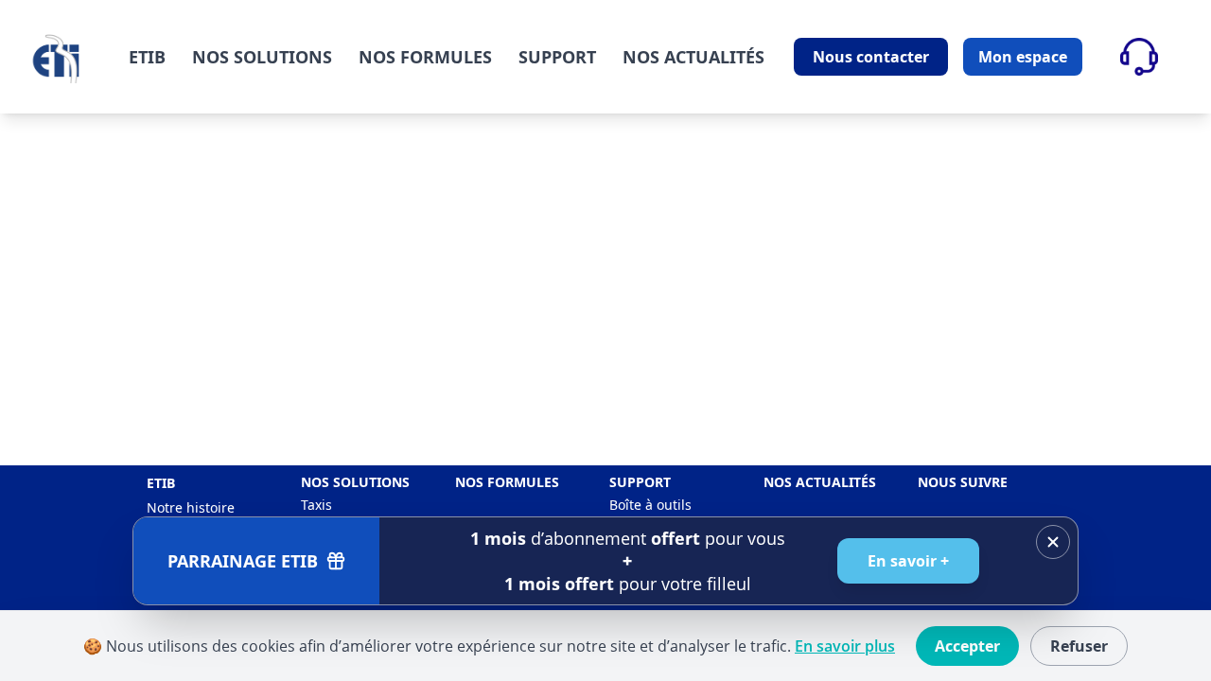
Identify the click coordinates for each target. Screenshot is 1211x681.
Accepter (967, 646)
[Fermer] (1053, 542)
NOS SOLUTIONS (262, 56)
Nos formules (507, 482)
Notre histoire (191, 507)
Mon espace (1022, 56)
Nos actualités (819, 482)
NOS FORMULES (425, 56)
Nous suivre (963, 482)
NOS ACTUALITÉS (693, 56)
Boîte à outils (650, 505)
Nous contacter (871, 56)
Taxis (316, 505)
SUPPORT (557, 56)
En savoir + (908, 560)
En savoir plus (845, 646)
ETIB (147, 56)
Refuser (1079, 646)
